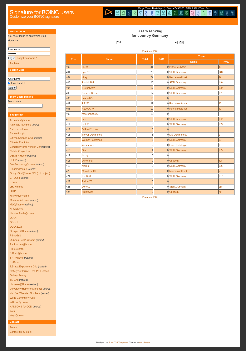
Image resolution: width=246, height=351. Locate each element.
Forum (13, 327)
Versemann (88, 145)
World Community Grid (22, 297)
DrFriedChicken (90, 129)
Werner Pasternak (92, 139)
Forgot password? (27, 58)
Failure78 (87, 181)
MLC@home (17, 204)
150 (221, 87)
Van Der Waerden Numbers (25, 293)
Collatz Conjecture (20, 151)
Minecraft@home (19, 200)
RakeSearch (16, 248)
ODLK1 (14, 222)
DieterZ (86, 186)
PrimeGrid (15, 235)
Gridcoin (174, 160)
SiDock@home (18, 253)
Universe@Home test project (26, 288)
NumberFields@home (22, 213)
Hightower (87, 191)
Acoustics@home (20, 120)
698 (221, 160)
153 (221, 124)
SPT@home (16, 257)
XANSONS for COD (21, 306)
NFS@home (16, 209)
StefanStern (88, 87)
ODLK (13, 217)
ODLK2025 (16, 226)
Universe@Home (19, 284)
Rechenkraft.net (178, 77)
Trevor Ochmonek (92, 134)
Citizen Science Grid (21, 138)
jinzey (85, 155)
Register (14, 63)
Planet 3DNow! (177, 66)
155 (221, 150)
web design (144, 342)
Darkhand (87, 160)
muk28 (85, 124)
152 (221, 119)
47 (220, 77)
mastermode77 (90, 113)
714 (221, 191)
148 (221, 72)
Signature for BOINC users (42, 12)
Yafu (12, 311)
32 (220, 66)
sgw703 (86, 72)
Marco (85, 165)
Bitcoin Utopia (17, 133)
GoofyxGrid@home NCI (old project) (30, 173)
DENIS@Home (18, 155)
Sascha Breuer (90, 93)
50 (220, 171)
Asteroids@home (19, 129)
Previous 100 (149, 51)
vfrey (84, 77)
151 (221, 93)
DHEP (13, 160)
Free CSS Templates (118, 342)
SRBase (14, 262)
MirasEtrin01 (89, 171)
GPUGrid (15, 177)
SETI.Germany (177, 72)
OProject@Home (19, 231)
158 (221, 186)
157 (221, 176)
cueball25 (87, 98)
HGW (85, 66)
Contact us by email (21, 331)
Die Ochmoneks (178, 134)
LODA (13, 191)
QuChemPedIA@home (22, 240)
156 (221, 165)
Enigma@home (18, 169)
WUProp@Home (19, 302)
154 (221, 139)
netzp (85, 119)
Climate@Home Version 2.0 (25, 146)
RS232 (85, 103)
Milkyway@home (19, 195)
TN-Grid (14, 279)
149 (221, 82)
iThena (13, 182)
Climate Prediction (20, 142)
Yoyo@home (17, 315)
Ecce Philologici (178, 145)
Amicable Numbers (20, 124)
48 (220, 103)
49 (220, 108)
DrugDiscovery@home (22, 164)
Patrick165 (88, 82)
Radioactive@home (21, 244)
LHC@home (16, 186)
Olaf (84, 150)
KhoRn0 (86, 176)
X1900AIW (88, 108)
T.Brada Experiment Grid (23, 266)
